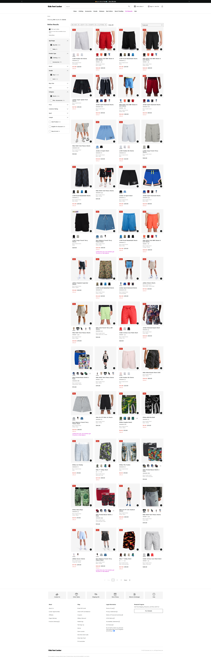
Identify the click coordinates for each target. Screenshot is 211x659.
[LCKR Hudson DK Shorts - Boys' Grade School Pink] (77, 55)
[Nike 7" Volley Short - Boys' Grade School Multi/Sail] (101, 466)
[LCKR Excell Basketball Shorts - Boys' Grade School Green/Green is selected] (97, 284)
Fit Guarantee (81, 641)
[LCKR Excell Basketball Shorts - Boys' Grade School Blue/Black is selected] (73, 192)
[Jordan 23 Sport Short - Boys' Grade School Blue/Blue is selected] (97, 147)
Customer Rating (53, 109)
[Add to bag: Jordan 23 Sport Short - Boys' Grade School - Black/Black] (138, 186)
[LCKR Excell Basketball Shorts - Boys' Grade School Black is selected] (120, 55)
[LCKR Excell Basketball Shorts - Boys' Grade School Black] (85, 192)
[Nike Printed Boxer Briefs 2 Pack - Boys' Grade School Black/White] (77, 373)
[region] (105, 1)
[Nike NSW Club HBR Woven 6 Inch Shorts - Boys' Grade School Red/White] (152, 55)
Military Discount (81, 618)
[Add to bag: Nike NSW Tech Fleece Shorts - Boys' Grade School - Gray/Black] (161, 505)
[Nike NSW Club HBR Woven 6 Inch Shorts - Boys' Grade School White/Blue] (109, 55)
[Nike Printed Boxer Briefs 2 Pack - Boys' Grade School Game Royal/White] (152, 466)
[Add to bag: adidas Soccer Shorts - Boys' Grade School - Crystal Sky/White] (91, 550)
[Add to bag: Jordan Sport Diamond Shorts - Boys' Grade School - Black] (114, 95)
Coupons (79, 615)
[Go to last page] (130, 580)
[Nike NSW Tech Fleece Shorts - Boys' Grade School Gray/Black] (77, 329)
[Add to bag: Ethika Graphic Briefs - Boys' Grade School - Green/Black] (138, 413)
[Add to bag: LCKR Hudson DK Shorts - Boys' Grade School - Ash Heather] (91, 49)
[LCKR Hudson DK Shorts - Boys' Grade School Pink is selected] (120, 373)
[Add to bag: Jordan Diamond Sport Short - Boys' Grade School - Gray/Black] (161, 323)
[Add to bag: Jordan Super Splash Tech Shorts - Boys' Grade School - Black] (91, 95)
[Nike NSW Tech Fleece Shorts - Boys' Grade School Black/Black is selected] (97, 373)
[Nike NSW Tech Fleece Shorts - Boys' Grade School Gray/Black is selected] (144, 511)
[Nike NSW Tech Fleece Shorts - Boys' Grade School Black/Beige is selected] (73, 329)
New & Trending (119, 11)
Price (50, 104)
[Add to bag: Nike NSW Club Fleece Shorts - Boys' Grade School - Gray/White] (91, 142)
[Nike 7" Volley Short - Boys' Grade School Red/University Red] (109, 466)
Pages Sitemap (53, 618)
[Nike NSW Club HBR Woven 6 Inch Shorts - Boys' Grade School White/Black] (105, 55)
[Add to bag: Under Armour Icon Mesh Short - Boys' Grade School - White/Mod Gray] (161, 550)
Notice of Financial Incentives (113, 615)
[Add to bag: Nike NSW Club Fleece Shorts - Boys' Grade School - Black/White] (114, 186)
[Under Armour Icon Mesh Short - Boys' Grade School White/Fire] (152, 555)
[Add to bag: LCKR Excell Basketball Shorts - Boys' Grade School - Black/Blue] (138, 231)
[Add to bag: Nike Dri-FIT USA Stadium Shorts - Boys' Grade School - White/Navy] (138, 505)
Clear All (110, 25)
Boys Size (51, 83)
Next (125, 580)
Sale (135, 11)
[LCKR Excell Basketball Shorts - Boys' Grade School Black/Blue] (132, 55)
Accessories (88, 11)
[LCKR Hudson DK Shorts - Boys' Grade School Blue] (81, 55)
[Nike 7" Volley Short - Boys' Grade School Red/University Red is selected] (120, 555)
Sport (50, 113)
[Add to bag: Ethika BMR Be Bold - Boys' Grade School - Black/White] (161, 413)
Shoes (75, 11)
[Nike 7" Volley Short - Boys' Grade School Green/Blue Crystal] (105, 466)
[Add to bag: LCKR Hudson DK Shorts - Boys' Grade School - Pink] (138, 368)
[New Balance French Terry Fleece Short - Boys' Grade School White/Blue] (81, 418)
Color (50, 87)
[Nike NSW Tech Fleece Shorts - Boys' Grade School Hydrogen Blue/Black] (89, 329)
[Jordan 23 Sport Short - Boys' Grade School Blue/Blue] (124, 192)
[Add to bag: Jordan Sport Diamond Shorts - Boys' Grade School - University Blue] (138, 279)
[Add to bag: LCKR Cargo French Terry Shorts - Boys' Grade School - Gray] (161, 142)
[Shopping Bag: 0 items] (162, 6)
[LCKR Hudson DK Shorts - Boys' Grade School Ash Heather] (124, 147)
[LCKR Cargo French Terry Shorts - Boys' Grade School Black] (148, 147)
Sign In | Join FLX (154, 6)
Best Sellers (109, 11)
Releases (101, 11)
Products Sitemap (53, 621)
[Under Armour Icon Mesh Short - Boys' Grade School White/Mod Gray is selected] (144, 555)
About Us (51, 608)
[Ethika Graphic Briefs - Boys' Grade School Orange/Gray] (128, 418)
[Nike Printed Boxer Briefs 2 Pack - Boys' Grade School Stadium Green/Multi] (85, 373)
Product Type (52, 53)
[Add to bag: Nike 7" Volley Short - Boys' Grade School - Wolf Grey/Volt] (114, 460)
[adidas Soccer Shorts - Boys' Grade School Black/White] (77, 555)
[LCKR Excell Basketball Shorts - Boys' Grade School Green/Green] (124, 55)
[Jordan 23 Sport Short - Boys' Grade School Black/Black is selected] (120, 192)
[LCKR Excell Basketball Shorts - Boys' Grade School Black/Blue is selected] (120, 236)
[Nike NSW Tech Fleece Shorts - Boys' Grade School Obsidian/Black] (81, 329)
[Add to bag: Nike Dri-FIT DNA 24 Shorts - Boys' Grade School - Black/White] (114, 413)
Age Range (52, 40)
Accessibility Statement (112, 621)
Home (48, 16)
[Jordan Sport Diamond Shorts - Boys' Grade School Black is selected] (97, 101)
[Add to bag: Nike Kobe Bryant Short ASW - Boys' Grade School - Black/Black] (161, 368)
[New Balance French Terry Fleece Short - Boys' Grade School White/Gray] (101, 236)
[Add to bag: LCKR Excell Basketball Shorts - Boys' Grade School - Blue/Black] (91, 186)
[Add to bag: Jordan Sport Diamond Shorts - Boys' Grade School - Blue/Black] (161, 186)
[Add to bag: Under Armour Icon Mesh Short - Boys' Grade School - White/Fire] (138, 323)
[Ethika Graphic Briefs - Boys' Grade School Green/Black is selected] (120, 418)
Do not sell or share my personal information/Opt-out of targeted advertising (114, 629)
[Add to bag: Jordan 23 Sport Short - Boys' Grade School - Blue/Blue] (114, 142)
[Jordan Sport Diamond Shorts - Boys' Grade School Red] (105, 101)
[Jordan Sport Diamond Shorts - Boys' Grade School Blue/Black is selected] (144, 192)
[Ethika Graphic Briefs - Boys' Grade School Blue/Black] (124, 418)
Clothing (81, 11)
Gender (51, 70)
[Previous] (22, 1)
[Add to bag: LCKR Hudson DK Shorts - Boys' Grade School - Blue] (138, 142)
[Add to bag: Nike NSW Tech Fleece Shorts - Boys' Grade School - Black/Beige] (91, 323)
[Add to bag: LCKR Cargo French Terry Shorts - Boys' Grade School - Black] (91, 231)
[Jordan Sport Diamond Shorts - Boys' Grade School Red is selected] (144, 101)
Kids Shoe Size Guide (82, 634)
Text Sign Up (80, 624)
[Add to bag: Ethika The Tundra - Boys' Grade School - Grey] (138, 460)
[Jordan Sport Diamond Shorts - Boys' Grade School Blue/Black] (101, 101)
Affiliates (51, 615)
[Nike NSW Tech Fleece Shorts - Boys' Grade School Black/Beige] (101, 373)
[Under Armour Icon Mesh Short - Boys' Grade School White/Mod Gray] (124, 329)
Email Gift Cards (81, 608)
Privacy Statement (111, 611)
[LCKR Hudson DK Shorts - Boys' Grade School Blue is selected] (120, 147)
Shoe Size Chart (81, 638)
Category (51, 92)
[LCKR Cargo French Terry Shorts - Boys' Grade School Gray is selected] (144, 147)
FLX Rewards (128, 11)
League (51, 117)
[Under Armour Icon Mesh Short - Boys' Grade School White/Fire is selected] (120, 329)
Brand (50, 66)
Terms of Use (109, 608)
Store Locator (81, 631)
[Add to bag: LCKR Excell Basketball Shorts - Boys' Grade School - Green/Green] (114, 279)
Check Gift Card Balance (83, 611)
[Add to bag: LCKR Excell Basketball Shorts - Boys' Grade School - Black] (138, 49)
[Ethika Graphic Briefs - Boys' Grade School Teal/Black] (132, 418)
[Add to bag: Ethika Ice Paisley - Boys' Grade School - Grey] (91, 460)
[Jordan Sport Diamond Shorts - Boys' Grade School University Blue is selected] (120, 284)
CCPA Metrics (109, 618)
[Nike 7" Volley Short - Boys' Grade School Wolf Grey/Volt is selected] (97, 466)
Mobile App (80, 621)
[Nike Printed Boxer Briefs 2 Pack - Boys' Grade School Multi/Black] (81, 373)
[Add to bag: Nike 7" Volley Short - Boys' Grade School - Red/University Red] (138, 550)
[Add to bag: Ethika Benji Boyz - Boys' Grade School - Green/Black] (91, 505)
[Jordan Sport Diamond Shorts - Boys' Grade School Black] (152, 101)
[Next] (189, 1)
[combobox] (98, 6)
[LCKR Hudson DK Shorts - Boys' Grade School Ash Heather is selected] (73, 55)
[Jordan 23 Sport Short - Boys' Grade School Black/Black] (101, 147)
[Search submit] (129, 6)
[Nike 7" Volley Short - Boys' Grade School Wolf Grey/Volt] (124, 555)
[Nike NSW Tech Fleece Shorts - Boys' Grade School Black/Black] (85, 329)
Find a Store (51, 35)
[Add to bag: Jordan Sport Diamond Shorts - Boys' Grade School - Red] (161, 95)
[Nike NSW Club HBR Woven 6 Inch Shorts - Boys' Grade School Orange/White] (101, 55)
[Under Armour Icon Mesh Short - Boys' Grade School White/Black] (128, 329)
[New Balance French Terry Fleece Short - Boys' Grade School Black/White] (105, 236)
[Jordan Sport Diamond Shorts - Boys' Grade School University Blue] (109, 101)
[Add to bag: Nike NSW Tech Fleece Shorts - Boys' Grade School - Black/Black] (114, 368)
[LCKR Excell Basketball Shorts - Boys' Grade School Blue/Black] (128, 55)
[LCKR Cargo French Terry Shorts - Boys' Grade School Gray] (77, 236)
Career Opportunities (54, 611)
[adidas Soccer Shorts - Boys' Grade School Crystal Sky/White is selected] (73, 555)
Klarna (79, 628)
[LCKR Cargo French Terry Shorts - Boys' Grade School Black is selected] (73, 236)
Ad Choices (109, 624)
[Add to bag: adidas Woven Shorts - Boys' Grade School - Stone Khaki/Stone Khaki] (161, 279)
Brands (95, 11)
